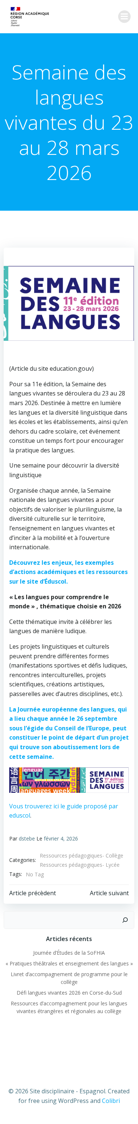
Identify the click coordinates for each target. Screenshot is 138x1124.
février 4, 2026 (61, 838)
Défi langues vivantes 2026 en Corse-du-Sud (69, 992)
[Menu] (124, 16)
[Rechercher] (125, 919)
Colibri (111, 1101)
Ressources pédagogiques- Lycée (80, 864)
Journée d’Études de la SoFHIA (69, 952)
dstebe (27, 838)
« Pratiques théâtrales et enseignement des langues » (69, 963)
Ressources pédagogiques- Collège (81, 855)
